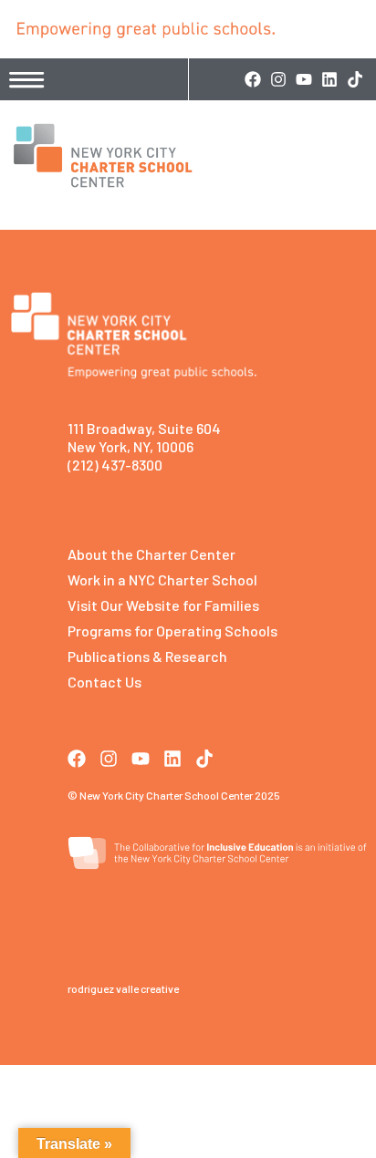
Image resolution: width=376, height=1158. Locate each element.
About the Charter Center (151, 554)
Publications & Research (147, 656)
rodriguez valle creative (123, 988)
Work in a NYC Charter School (162, 579)
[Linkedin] (329, 79)
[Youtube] (304, 79)
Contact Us (104, 681)
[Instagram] (278, 79)
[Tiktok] (355, 79)
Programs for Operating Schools (172, 630)
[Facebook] (253, 79)
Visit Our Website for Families (163, 605)
